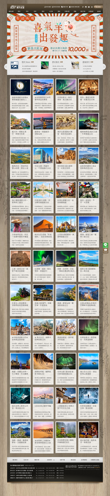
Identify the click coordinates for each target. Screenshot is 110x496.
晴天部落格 (57, 7)
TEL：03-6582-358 (40, 470)
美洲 (43, 11)
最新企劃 (11, 11)
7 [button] (60, 56)
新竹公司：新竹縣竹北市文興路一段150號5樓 (21, 470)
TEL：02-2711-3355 (40, 468)
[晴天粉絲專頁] (82, 7)
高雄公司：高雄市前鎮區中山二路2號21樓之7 (21, 478)
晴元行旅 (83, 11)
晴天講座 (48, 7)
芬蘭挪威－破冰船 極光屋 (59, 69)
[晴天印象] (89, 7)
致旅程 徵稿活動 (75, 7)
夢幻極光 (55, 62)
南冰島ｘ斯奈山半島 (58, 66)
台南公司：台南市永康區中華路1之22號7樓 (21, 475)
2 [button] (49, 56)
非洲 (27, 11)
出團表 (99, 7)
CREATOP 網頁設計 (95, 469)
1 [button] (47, 56)
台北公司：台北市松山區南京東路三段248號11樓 (22, 468)
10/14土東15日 (87, 69)
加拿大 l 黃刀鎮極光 (58, 71)
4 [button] (54, 56)
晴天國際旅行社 (17, 7)
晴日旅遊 (73, 460)
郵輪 (75, 11)
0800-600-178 (29, 465)
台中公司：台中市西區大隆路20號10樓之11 (21, 473)
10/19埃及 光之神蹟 (88, 71)
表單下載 (62, 460)
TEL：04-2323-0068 (40, 472)
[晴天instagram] (86, 7)
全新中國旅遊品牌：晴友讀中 (30, 71)
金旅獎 (99, 11)
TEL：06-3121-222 (40, 475)
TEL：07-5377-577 (40, 477)
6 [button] (58, 56)
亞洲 (35, 11)
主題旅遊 (91, 11)
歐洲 (19, 11)
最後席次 (86, 62)
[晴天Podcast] (92, 7)
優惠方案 (65, 7)
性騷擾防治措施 (95, 460)
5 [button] (56, 56)
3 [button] (51, 56)
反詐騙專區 (84, 460)
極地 (59, 11)
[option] (55, 35)
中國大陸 (67, 11)
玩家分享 (26, 460)
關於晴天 (15, 460)
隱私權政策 (97, 467)
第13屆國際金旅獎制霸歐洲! (29, 66)
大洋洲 (51, 11)
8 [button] (63, 56)
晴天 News (26, 62)
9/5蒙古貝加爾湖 (87, 66)
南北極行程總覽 (26, 69)
